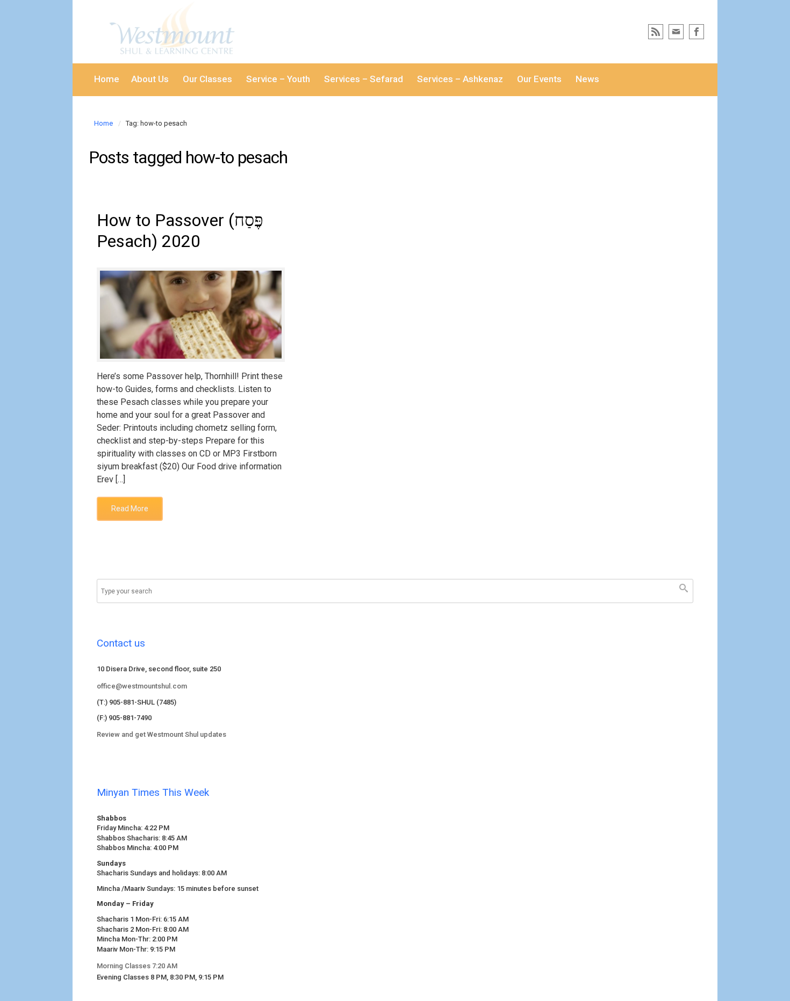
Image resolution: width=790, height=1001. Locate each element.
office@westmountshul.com (142, 686)
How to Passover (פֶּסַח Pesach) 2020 (180, 230)
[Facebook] (696, 31)
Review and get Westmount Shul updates (161, 734)
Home (103, 123)
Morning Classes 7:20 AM (137, 966)
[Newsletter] (676, 31)
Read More (129, 508)
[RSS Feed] (655, 31)
